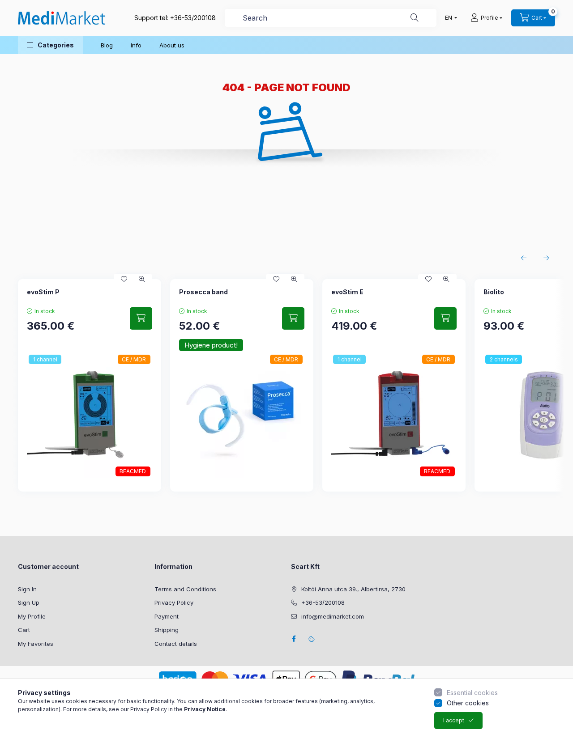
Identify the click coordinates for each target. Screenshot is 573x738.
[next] (546, 258)
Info (136, 45)
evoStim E (347, 292)
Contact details (175, 643)
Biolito (493, 292)
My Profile (32, 616)
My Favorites (35, 643)
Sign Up (28, 602)
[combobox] (330, 18)
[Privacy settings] (312, 639)
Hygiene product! (211, 345)
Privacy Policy (173, 602)
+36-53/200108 (193, 17)
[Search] (415, 17)
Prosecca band (203, 292)
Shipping (166, 629)
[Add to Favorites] (124, 279)
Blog (107, 45)
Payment (166, 616)
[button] (50, 45)
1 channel (45, 359)
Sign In (27, 589)
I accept (453, 720)
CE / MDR (134, 359)
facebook (294, 639)
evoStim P (43, 292)
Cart (24, 629)
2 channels (504, 359)
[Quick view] (142, 279)
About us (171, 45)
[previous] (524, 258)
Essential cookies (472, 692)
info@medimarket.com (332, 616)
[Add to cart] (141, 318)
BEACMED (133, 471)
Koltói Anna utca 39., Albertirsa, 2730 (353, 589)
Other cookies (468, 703)
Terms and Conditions (185, 589)
